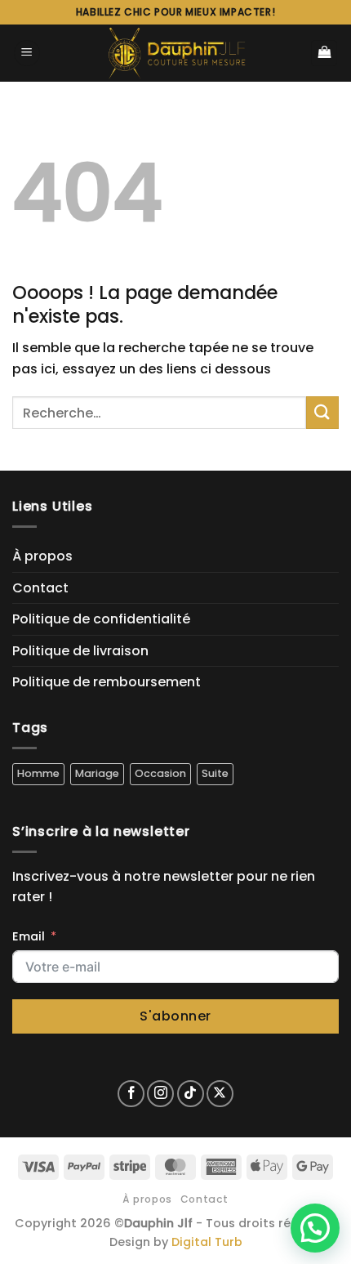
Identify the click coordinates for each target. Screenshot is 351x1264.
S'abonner (175, 1016)
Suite (215, 773)
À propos (42, 556)
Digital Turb (206, 1242)
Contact (40, 587)
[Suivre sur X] (220, 1093)
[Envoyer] (322, 412)
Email (28, 936)
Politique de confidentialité (101, 619)
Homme (38, 773)
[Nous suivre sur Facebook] (131, 1093)
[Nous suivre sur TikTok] (190, 1093)
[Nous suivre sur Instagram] (160, 1093)
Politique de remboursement (106, 681)
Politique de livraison (80, 650)
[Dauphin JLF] (175, 53)
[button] (27, 53)
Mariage (97, 773)
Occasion (160, 773)
